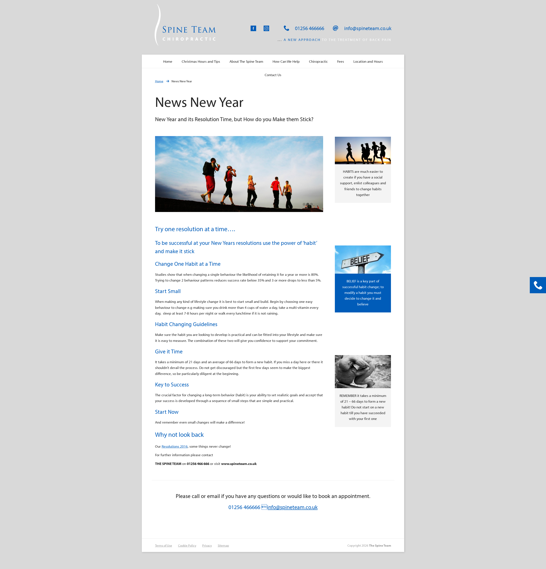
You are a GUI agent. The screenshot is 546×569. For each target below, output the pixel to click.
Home (167, 61)
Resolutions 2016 (175, 446)
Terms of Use (163, 545)
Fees (340, 61)
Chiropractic (318, 61)
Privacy (207, 545)
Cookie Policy (187, 545)
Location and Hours (368, 61)
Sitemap (223, 545)
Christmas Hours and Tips (201, 61)
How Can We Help (286, 61)
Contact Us (273, 75)
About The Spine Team (246, 61)
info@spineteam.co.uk (289, 507)
